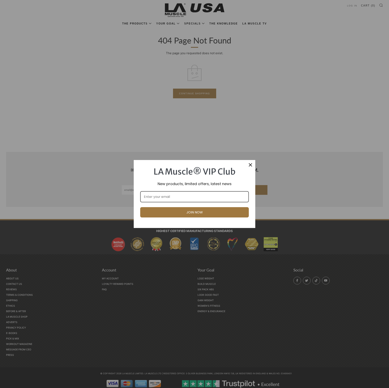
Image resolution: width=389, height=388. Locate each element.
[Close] (250, 165)
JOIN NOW (194, 212)
